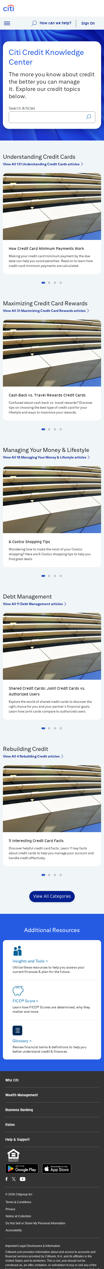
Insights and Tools (30, 961)
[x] (13, 1179)
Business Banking (19, 1110)
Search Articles (22, 108)
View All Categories (52, 896)
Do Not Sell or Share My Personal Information (35, 1223)
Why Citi (12, 1080)
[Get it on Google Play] (21, 1168)
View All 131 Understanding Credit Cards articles (41, 164)
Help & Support (17, 1139)
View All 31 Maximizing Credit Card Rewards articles (44, 311)
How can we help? (55, 23)
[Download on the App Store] (56, 1168)
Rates (10, 1125)
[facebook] (6, 1179)
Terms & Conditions (18, 1202)
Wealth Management (21, 1095)
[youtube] (22, 1179)
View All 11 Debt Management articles (33, 604)
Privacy (10, 1209)
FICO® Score (25, 1001)
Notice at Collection (18, 1216)
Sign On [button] (88, 23)
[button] (7, 24)
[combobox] (52, 117)
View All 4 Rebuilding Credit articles (31, 756)
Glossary (22, 1041)
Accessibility (14, 1230)
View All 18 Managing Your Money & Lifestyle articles (44, 457)
